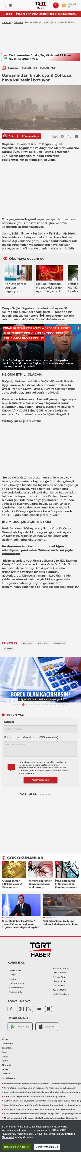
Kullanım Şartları (61, 968)
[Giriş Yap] (56, 5)
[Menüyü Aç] (10, 5)
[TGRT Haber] (40, 5)
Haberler (6, 22)
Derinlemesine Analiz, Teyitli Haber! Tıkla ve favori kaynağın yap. (40, 57)
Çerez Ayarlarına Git (47, 1146)
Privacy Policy (59, 977)
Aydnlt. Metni (59, 990)
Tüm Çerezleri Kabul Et (16, 1146)
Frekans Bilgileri (17, 983)
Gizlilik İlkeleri (59, 972)
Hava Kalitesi (63, 237)
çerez (64, 1126)
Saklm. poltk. (15, 992)
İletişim (13, 979)
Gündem (18, 22)
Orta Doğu (55, 410)
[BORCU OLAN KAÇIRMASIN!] (40, 680)
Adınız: (9, 722)
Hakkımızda (15, 970)
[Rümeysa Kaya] (5, 136)
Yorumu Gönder (40, 779)
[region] (40, 1136)
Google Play (22, 1026)
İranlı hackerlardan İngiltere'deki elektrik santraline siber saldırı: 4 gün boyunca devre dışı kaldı (47, 13)
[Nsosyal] (76, 136)
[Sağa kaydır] (74, 280)
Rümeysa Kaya (30, 136)
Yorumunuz (31, 737)
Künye (12, 974)
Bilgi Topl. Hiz (59, 981)
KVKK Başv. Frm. (61, 994)
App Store (49, 1026)
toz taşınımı (66, 219)
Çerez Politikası (16, 987)
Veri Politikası (59, 985)
